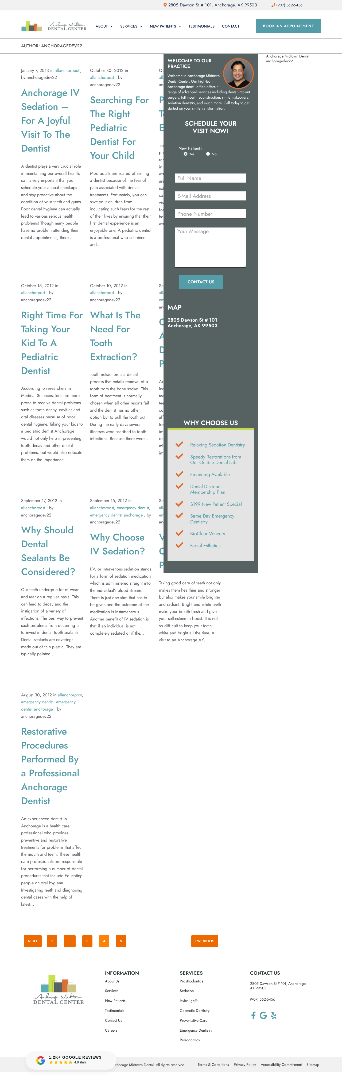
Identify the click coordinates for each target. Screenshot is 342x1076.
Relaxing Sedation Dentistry (217, 444)
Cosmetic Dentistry (194, 1010)
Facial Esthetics (205, 545)
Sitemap (312, 1064)
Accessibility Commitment (281, 1064)
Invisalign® (188, 1000)
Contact (230, 26)
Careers (111, 1030)
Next (33, 941)
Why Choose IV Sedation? (117, 544)
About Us (112, 981)
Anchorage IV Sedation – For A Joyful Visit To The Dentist (50, 120)
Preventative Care (193, 1020)
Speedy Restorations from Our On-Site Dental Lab (215, 459)
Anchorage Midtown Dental (287, 56)
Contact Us (113, 1020)
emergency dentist (133, 508)
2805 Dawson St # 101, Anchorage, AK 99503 (212, 5)
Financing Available (210, 474)
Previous (204, 941)
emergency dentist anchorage (116, 515)
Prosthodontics (191, 981)
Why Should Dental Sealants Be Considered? (48, 551)
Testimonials (202, 26)
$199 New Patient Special (216, 504)
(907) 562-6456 (262, 999)
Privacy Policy (245, 1064)
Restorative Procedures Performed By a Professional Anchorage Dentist (50, 766)
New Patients (163, 26)
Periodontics (190, 1040)
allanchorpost (67, 70)
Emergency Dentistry (196, 1030)
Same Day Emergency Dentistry (212, 518)
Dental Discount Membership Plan (207, 489)
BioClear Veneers (207, 533)
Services (128, 26)
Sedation (187, 991)
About (102, 26)
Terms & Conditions (213, 1064)
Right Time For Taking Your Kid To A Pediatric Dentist (52, 342)
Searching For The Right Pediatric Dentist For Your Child (119, 127)
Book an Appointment (288, 26)
